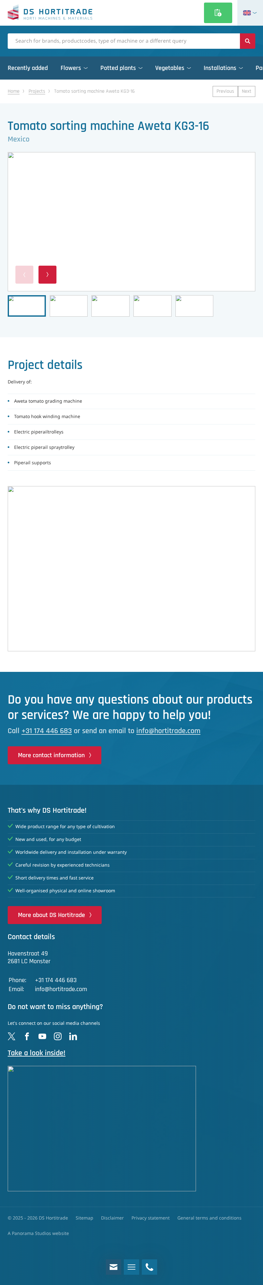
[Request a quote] (218, 13)
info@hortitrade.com (168, 731)
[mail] (113, 1267)
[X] (11, 1036)
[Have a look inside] (131, 1128)
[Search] (247, 41)
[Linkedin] (73, 1036)
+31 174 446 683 (46, 731)
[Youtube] (42, 1036)
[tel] (149, 1267)
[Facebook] (27, 1036)
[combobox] (124, 41)
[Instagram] (58, 1036)
